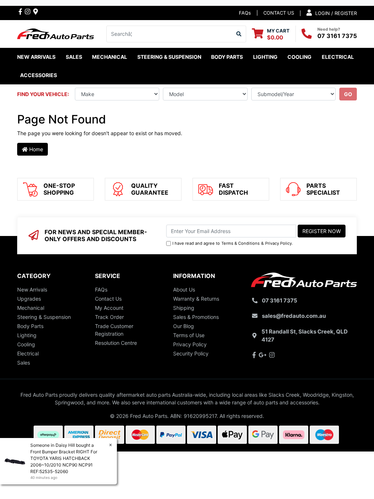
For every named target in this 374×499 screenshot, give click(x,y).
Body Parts (30, 326)
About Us (184, 289)
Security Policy (191, 353)
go (348, 94)
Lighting (27, 335)
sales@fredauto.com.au (294, 315)
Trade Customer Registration (114, 330)
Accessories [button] (38, 75)
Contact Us (108, 299)
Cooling (26, 344)
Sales (23, 362)
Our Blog (183, 326)
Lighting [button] (265, 57)
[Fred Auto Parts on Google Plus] (35, 11)
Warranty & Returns (196, 299)
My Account (109, 308)
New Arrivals (36, 57)
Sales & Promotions (196, 317)
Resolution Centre (116, 343)
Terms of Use (189, 335)
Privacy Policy (278, 243)
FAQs (245, 13)
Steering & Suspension (44, 317)
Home (35, 149)
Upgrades (29, 299)
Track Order (109, 317)
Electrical (28, 353)
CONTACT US (278, 13)
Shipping (183, 308)
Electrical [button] (338, 57)
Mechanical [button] (109, 57)
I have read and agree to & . (232, 243)
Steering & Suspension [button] (169, 57)
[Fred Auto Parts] (55, 33)
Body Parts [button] (227, 57)
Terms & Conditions (240, 243)
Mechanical (30, 308)
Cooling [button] (299, 57)
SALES (74, 57)
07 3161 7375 (337, 35)
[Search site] (239, 34)
